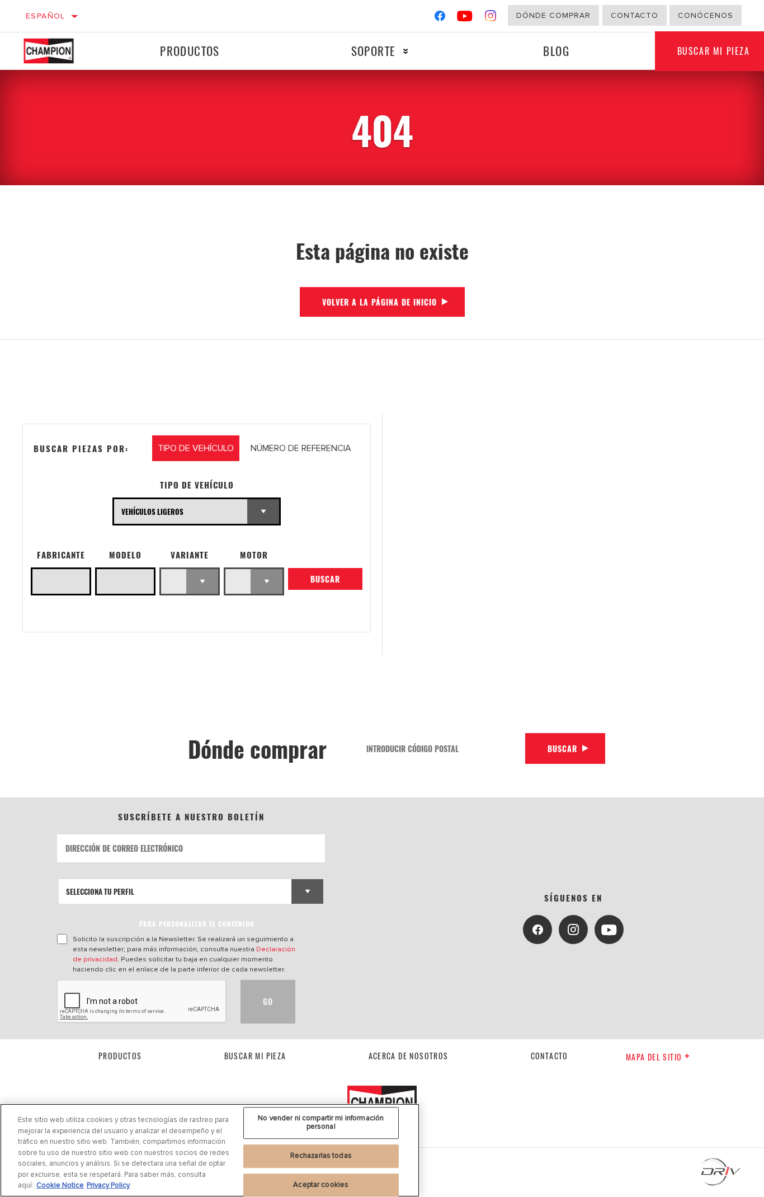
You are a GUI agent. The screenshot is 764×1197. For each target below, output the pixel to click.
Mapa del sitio (654, 1057)
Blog (556, 50)
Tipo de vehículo (197, 485)
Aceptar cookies (320, 1184)
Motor (254, 555)
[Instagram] (491, 18)
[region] (209, 1150)
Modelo (125, 555)
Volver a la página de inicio (379, 302)
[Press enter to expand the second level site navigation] (406, 51)
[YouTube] (465, 18)
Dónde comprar (553, 15)
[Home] (58, 51)
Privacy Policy (108, 1185)
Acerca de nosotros (409, 1056)
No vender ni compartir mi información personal (321, 1123)
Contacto (634, 15)
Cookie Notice (60, 1185)
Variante (190, 555)
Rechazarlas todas (321, 1155)
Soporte (373, 50)
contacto (549, 1056)
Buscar (325, 579)
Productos (190, 50)
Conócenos (705, 15)
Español (45, 16)
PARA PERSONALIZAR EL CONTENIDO (196, 923)
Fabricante (61, 555)
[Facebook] (440, 18)
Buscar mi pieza (255, 1056)
